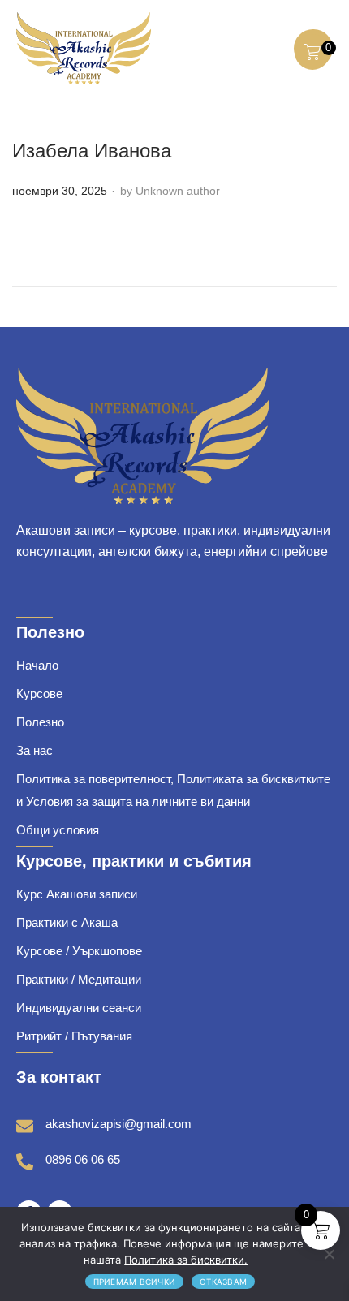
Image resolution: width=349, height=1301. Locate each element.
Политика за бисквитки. (186, 1259)
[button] (267, 47)
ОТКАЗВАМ (223, 1281)
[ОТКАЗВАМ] (329, 1254)
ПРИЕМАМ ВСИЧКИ (134, 1281)
